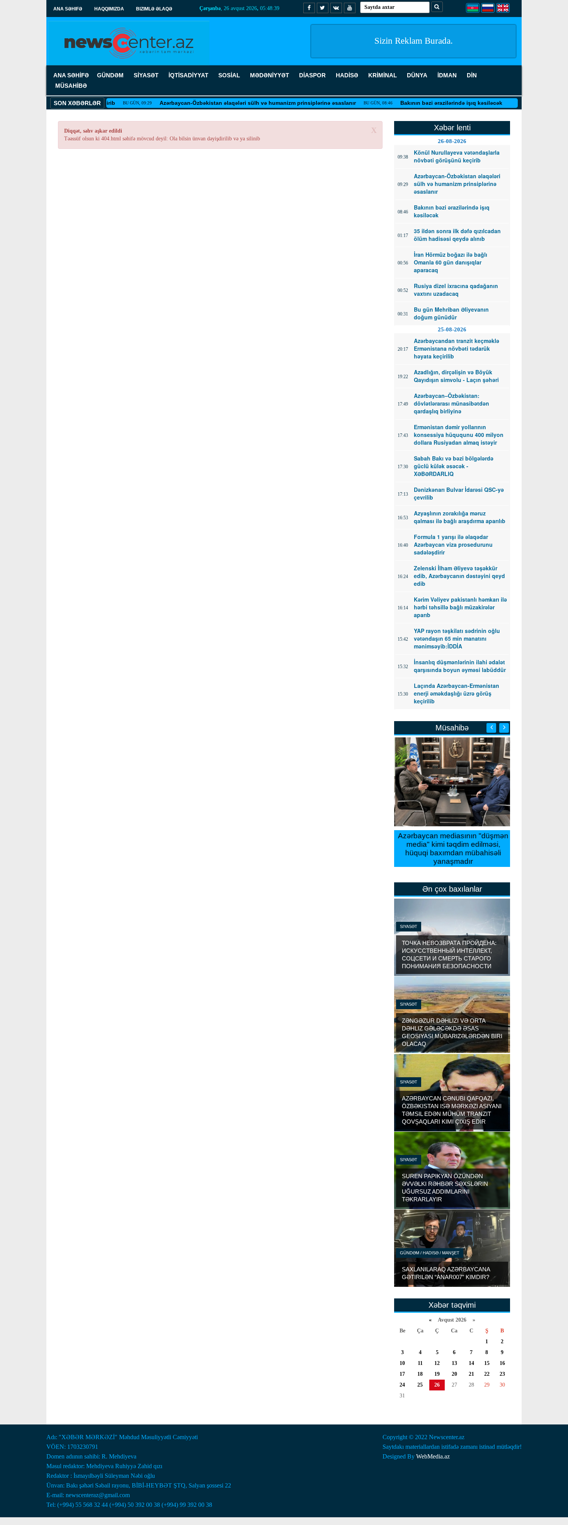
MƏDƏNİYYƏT (269, 75)
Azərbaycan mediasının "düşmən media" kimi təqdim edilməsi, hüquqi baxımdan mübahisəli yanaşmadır (452, 848)
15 (487, 1363)
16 (502, 1363)
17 (402, 1374)
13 (454, 1363)
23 (502, 1374)
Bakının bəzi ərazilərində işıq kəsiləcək (426, 103)
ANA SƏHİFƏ (71, 75)
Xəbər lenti (452, 127)
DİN (472, 75)
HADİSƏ (347, 75)
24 (402, 1385)
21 (471, 1374)
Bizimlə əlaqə (154, 9)
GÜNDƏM (110, 75)
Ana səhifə (67, 9)
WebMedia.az (433, 1456)
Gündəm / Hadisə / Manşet (429, 1252)
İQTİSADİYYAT (188, 75)
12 (437, 1363)
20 (454, 1374)
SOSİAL (229, 75)
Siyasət (408, 926)
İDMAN (447, 75)
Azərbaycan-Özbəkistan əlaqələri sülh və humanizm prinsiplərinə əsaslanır (232, 103)
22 (487, 1374)
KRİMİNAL (382, 75)
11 (420, 1363)
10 (402, 1363)
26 (437, 1385)
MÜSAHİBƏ (71, 85)
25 (420, 1385)
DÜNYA (417, 75)
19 (437, 1374)
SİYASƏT (146, 75)
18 (420, 1374)
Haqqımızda (109, 9)
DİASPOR (312, 75)
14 (471, 1363)
